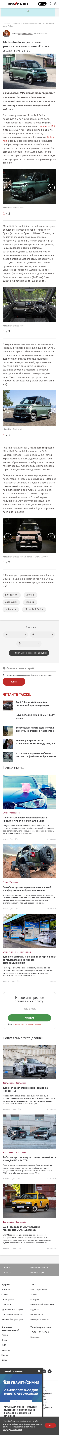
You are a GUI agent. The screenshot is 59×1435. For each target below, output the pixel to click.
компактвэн (11, 594)
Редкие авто (36, 1314)
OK (50, 1425)
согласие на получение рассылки (27, 1024)
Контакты (6, 1272)
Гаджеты (34, 1309)
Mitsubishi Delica (34, 609)
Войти (14, 681)
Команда (5, 1267)
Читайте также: (17, 694)
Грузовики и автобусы (12, 1309)
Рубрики (5, 1284)
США (3, 1345)
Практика (6, 1304)
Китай (4, 1340)
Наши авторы (37, 1272)
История (34, 1299)
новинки (30, 601)
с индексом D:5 (46, 126)
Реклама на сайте (39, 1267)
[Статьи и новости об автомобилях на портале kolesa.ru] (17, 3)
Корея (4, 1359)
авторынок (11, 601)
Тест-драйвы (7, 1299)
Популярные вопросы (11, 1314)
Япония (30, 594)
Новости (16, 23)
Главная (6, 23)
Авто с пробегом (38, 1289)
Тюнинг (33, 1294)
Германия (5, 1349)
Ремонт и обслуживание (42, 1304)
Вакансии (35, 1337)
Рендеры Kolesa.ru (39, 1319)
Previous (7, 187)
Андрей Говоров (25, 33)
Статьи (4, 1294)
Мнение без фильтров (12, 1319)
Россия (4, 1334)
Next (51, 187)
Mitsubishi (10, 609)
